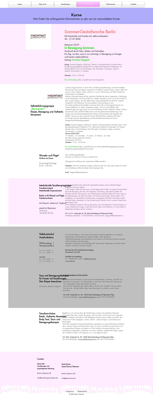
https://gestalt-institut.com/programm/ (91, 80)
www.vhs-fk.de (70, 261)
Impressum (70, 391)
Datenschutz (82, 391)
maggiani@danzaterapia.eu (79, 172)
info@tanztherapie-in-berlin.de (47, 378)
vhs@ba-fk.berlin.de (89, 259)
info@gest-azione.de (68, 378)
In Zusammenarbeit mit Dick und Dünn (75, 275)
